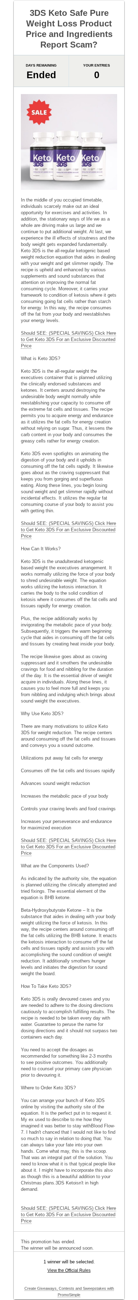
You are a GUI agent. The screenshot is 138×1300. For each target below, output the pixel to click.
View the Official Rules (69, 1270)
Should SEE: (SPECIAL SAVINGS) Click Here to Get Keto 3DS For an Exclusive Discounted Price (68, 339)
